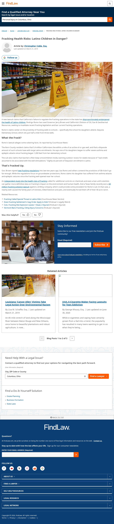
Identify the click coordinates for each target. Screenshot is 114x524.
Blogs (12, 31)
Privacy (12, 518)
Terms (4, 518)
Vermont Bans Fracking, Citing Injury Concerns (23, 208)
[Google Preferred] (42, 468)
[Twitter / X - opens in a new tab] (19, 468)
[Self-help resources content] (109, 490)
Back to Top (58, 417)
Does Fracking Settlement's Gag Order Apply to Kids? (26, 202)
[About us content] (109, 476)
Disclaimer (22, 518)
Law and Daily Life (23, 31)
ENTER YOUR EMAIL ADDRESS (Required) (17, 450)
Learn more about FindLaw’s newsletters (70, 255)
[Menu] (3, 3)
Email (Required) (65, 240)
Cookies (32, 518)
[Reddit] (35, 468)
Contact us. (98, 441)
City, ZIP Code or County (15, 371)
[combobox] (46, 376)
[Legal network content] (109, 505)
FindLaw (4, 31)
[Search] (109, 3)
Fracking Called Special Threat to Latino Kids (22, 199)
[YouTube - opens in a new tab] (11, 468)
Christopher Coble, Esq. (35, 46)
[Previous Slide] (42, 338)
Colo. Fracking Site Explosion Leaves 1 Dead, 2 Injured (26, 205)
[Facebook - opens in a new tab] (4, 468)
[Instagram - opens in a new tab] (27, 468)
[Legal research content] (109, 498)
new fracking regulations (28, 170)
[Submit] (76, 454)
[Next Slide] (72, 338)
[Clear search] (84, 376)
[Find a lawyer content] (109, 483)
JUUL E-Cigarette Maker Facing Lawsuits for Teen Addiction (84, 303)
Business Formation (15, 400)
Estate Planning (13, 396)
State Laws (11, 404)
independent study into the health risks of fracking (25, 181)
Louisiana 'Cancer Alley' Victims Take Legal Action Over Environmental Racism (27, 303)
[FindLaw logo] (12, 3)
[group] (57, 307)
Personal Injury (38, 31)
